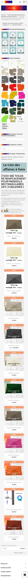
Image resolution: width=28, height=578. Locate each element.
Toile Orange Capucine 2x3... (14, 482)
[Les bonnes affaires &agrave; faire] (14, 167)
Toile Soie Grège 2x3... (14, 318)
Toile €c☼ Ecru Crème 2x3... (14, 263)
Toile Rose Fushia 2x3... (14, 455)
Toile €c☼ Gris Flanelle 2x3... (14, 291)
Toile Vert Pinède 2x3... (14, 400)
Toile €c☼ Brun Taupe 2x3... (14, 236)
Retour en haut (19, 553)
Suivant (23, 548)
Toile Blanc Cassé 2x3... (14, 373)
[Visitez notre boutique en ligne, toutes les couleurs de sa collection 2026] (14, 8)
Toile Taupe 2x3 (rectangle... (14, 427)
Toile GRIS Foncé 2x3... (14, 345)
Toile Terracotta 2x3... (14, 537)
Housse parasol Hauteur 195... (14, 509)
